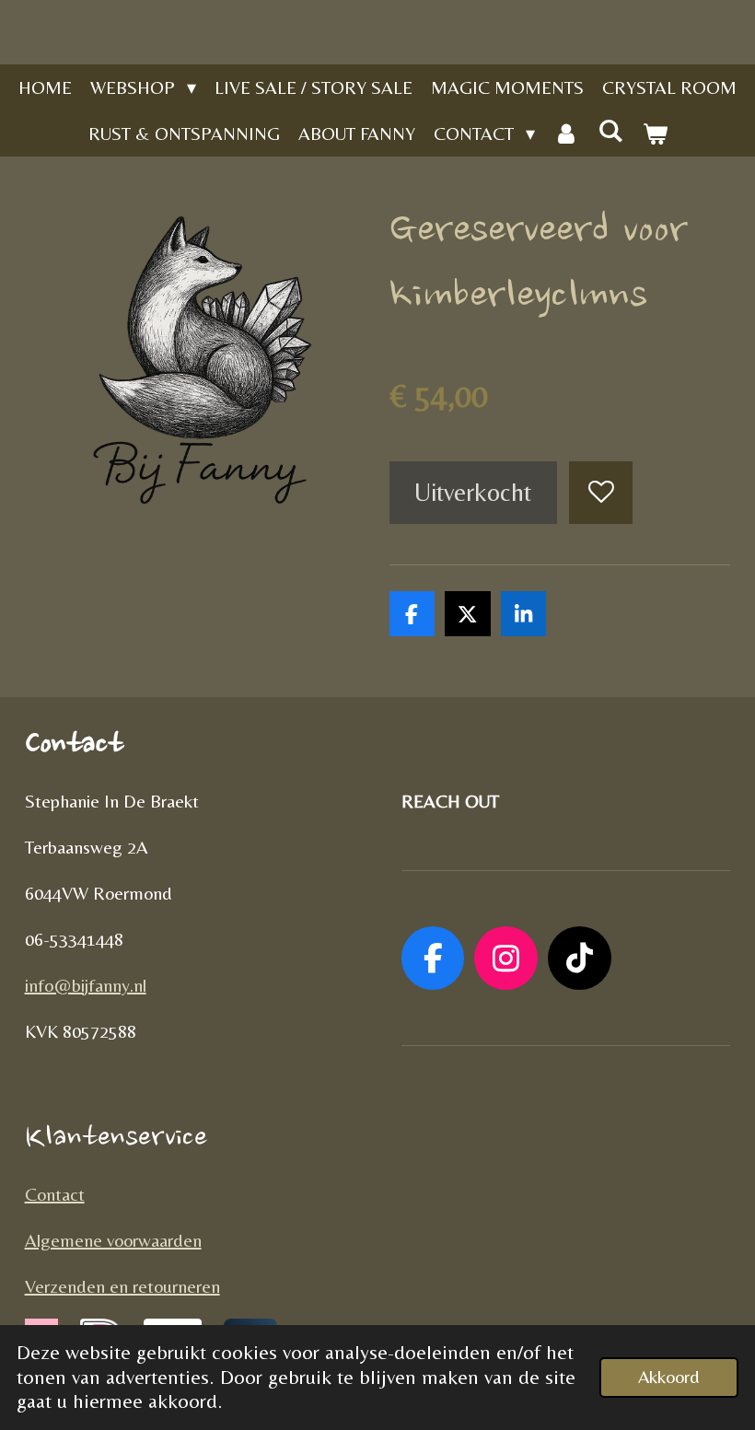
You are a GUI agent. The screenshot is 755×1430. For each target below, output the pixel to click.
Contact (55, 1193)
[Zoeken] (610, 130)
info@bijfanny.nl (85, 984)
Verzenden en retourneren (122, 1285)
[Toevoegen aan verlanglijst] (601, 493)
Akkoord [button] (669, 1376)
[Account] (566, 133)
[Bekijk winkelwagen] (655, 133)
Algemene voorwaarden (113, 1239)
